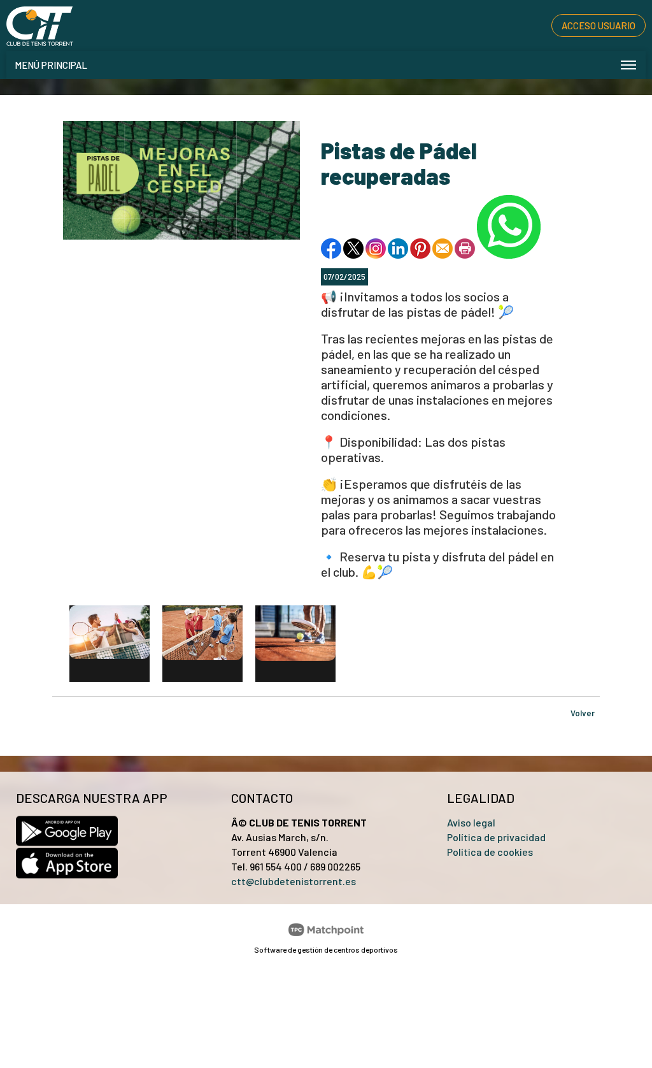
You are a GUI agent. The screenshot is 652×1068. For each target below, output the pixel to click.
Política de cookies (490, 852)
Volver (582, 713)
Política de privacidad (496, 837)
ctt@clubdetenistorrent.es (293, 881)
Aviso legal (471, 822)
